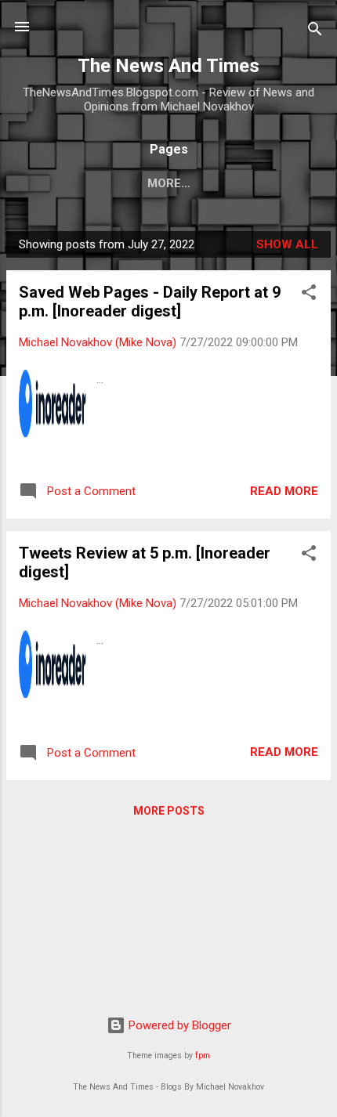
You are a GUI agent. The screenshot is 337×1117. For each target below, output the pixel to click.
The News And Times (168, 66)
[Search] (315, 32)
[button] (308, 295)
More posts (169, 810)
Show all (287, 244)
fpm (202, 1055)
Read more (284, 491)
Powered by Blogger (178, 1025)
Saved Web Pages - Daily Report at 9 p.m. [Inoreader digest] (150, 301)
